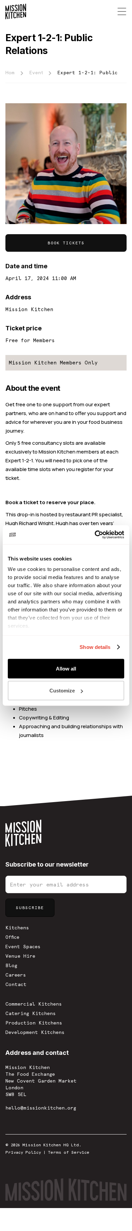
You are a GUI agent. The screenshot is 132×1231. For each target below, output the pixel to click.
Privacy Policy (23, 1152)
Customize (62, 690)
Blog (11, 965)
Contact (15, 984)
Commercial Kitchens (33, 1004)
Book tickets (66, 243)
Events (36, 72)
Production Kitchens (33, 1022)
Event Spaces (22, 946)
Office (12, 937)
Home (10, 72)
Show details (95, 647)
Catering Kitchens (30, 1013)
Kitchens (17, 927)
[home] (15, 11)
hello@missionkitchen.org (40, 1108)
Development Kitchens (34, 1032)
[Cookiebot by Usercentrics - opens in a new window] (95, 534)
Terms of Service (68, 1152)
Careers (15, 975)
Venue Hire (20, 956)
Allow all (66, 668)
